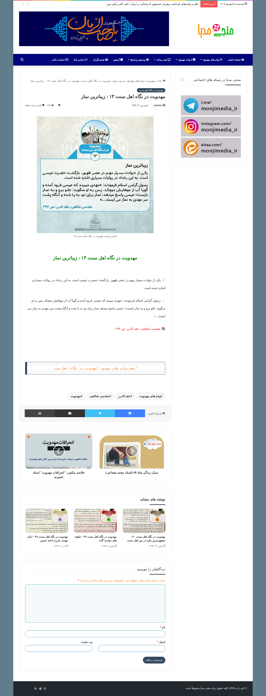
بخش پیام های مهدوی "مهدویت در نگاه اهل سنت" (96, 368)
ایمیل (161, 642)
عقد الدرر (124, 396)
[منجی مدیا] (215, 30)
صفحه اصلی (234, 59)
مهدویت (150, 80)
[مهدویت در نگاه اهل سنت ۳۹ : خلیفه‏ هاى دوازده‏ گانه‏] (95, 521)
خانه (160, 80)
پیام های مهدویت (150, 396)
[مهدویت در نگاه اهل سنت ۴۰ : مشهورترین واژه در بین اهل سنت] (143, 521)
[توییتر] (100, 413)
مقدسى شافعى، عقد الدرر (144, 328)
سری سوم (119, 80)
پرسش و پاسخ (138, 59)
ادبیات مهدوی (185, 59)
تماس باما (79, 59)
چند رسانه (162, 59)
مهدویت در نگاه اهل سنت (96, 80)
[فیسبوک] (130, 413)
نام (162, 627)
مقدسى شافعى (99, 396)
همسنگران (99, 59)
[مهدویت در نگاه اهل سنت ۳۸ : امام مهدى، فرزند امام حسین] (46, 521)
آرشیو (117, 59)
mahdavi (158, 105)
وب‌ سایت (86, 642)
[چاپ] (40, 413)
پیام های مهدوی (211, 59)
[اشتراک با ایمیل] (70, 413)
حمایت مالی (58, 59)
